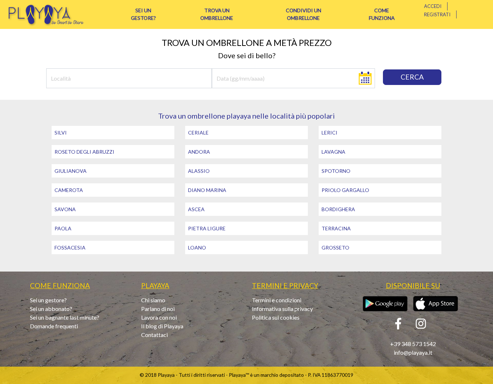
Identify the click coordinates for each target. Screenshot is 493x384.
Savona (65, 209)
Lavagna (333, 152)
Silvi (60, 132)
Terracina (336, 228)
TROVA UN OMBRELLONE (216, 14)
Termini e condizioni (276, 299)
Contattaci (154, 334)
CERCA (412, 77)
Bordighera (338, 209)
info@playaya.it (413, 352)
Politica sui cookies (276, 317)
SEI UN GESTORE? (143, 14)
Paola (62, 228)
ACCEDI (432, 6)
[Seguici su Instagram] (421, 325)
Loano (197, 247)
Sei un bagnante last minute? (64, 317)
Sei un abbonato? (51, 308)
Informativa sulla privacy (282, 308)
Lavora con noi (159, 317)
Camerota (68, 190)
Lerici (329, 132)
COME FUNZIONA (381, 14)
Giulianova (70, 171)
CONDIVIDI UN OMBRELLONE (303, 14)
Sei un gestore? (48, 299)
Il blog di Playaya (162, 326)
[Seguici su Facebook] (398, 325)
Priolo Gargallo (345, 190)
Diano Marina (207, 190)
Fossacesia (70, 247)
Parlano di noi (158, 308)
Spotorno (336, 171)
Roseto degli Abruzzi (84, 152)
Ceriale (198, 132)
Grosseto (335, 247)
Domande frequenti (54, 326)
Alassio (199, 171)
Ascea (196, 209)
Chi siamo (153, 299)
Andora (199, 152)
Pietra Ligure (207, 228)
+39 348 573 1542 (413, 343)
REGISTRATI (437, 14)
